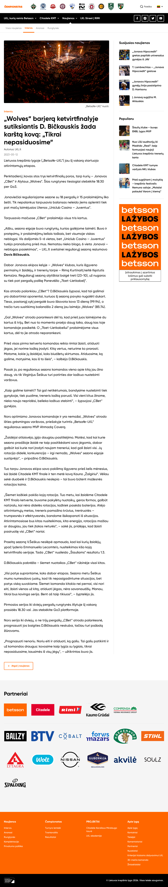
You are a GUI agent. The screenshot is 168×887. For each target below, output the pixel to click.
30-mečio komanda (137, 860)
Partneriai (132, 846)
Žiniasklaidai (133, 864)
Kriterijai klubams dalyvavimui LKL (145, 855)
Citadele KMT (48, 18)
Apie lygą (132, 828)
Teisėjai (131, 837)
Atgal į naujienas (20, 665)
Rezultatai (50, 837)
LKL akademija (94, 835)
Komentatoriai (134, 841)
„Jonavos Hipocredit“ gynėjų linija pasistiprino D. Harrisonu (146, 85)
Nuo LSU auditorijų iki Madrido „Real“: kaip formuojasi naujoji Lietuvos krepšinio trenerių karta (148, 149)
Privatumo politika (13, 846)
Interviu (29, 28)
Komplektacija (11, 841)
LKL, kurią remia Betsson (18, 18)
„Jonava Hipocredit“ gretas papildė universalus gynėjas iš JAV (148, 55)
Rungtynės (53, 28)
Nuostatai (132, 850)
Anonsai (40, 28)
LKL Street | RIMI (90, 18)
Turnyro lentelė (53, 828)
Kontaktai (132, 832)
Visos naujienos (13, 28)
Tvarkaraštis (51, 832)
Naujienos (68, 18)
